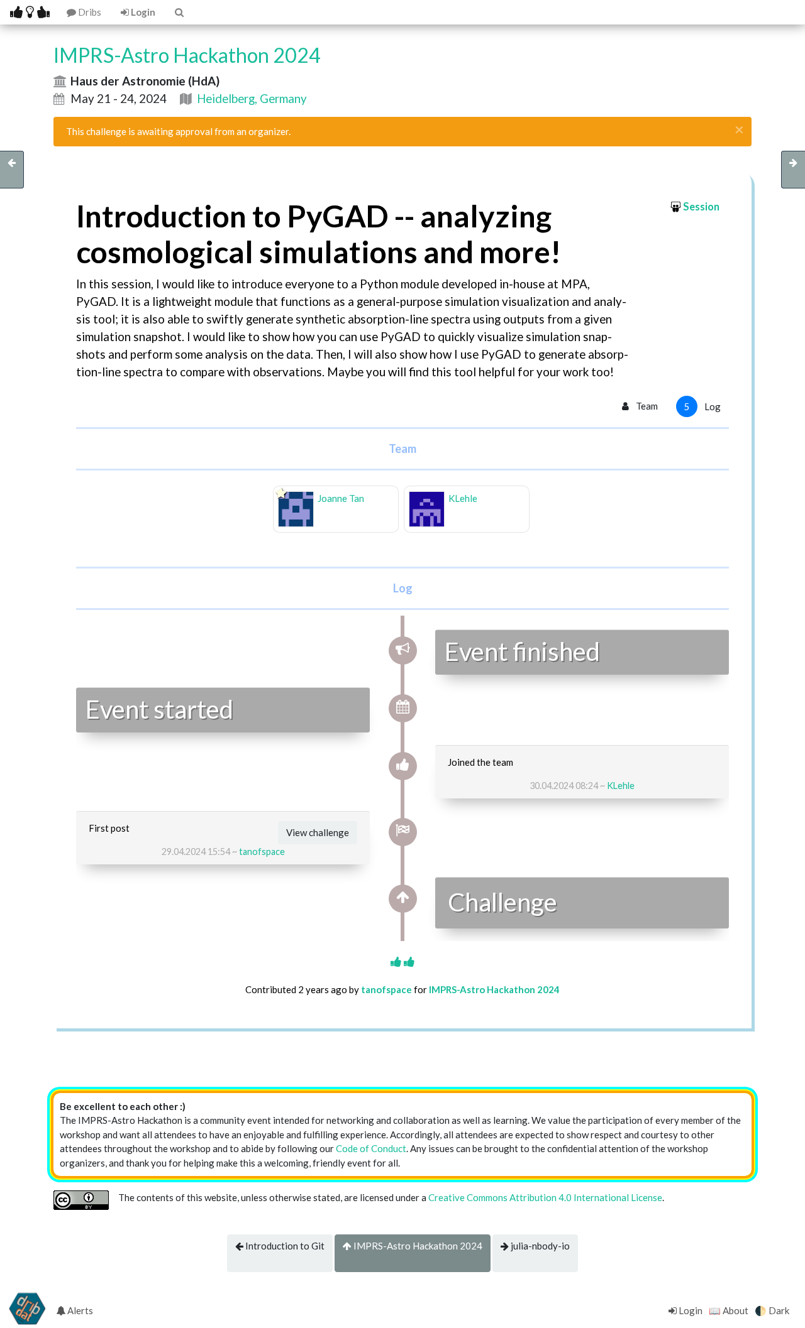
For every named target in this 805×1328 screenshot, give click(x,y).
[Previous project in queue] (12, 169)
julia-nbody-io (539, 1245)
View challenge (317, 832)
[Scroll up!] (403, 962)
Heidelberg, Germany (252, 98)
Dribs (88, 12)
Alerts (79, 1310)
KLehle (621, 785)
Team (646, 405)
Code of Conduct (371, 1148)
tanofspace (262, 851)
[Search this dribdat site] (178, 12)
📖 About (728, 1310)
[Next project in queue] (793, 169)
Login (142, 12)
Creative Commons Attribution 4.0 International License (545, 1197)
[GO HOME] (30, 12)
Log (702, 406)
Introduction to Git (284, 1245)
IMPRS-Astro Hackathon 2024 (417, 1245)
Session (701, 206)
